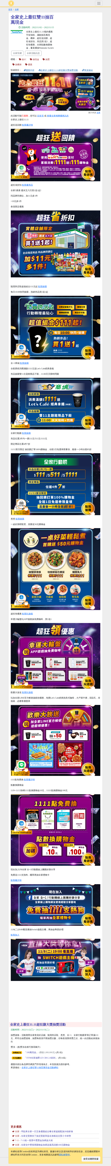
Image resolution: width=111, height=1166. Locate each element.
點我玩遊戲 (27, 614)
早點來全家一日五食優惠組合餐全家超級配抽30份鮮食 (47, 1131)
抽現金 (35, 59)
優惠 (29, 64)
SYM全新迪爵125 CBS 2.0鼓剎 (40, 1058)
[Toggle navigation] (99, 3)
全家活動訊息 (33, 53)
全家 (17, 9)
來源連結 (88, 70)
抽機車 (18, 64)
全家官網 (17, 53)
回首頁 (40, 116)
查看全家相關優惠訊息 (58, 116)
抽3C (23, 59)
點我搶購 (42, 286)
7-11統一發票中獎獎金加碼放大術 (37, 1140)
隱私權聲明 (64, 1155)
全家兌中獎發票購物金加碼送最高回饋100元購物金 (45, 1145)
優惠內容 (30, 70)
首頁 (10, 9)
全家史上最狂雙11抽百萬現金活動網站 (40, 1067)
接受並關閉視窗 (91, 1159)
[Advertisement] (80, 33)
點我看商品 (27, 185)
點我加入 (15, 935)
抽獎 (47, 59)
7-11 (17, 1140)
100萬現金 (31, 1052)
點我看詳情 (27, 125)
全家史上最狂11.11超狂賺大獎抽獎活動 (59, 70)
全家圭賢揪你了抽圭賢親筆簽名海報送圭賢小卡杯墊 (46, 1136)
